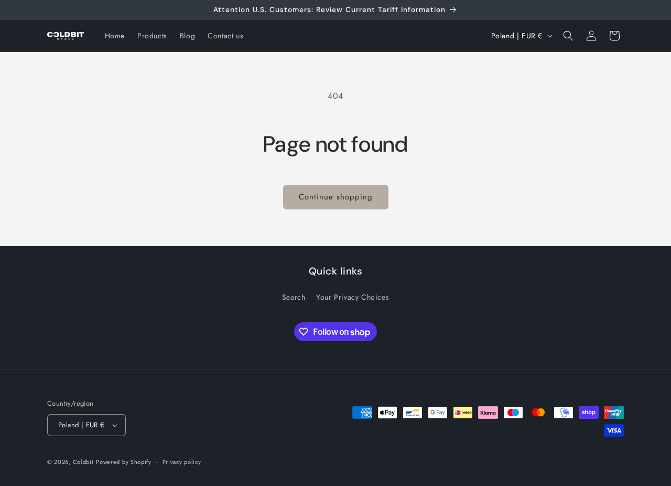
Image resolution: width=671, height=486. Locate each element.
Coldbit (83, 462)
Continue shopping (336, 197)
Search (294, 297)
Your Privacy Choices (352, 297)
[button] (568, 35)
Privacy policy (182, 462)
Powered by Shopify (123, 462)
